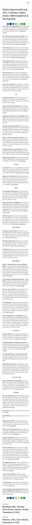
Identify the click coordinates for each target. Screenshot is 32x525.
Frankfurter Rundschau (11, 237)
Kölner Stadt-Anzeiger (18, 69)
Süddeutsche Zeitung (20, 339)
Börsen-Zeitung (9, 312)
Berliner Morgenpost (20, 44)
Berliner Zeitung (19, 389)
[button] (8, 24)
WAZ (19, 90)
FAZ (14, 102)
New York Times (19, 479)
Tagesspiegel (22, 161)
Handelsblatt (20, 285)
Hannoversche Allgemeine (18, 57)
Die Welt (4, 122)
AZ (3, 417)
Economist (11, 485)
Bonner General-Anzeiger (22, 172)
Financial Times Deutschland (18, 246)
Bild (8, 412)
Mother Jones (9, 494)
